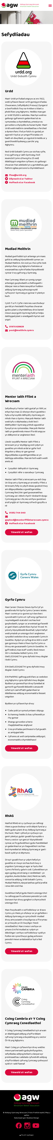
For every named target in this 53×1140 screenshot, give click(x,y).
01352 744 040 (17, 513)
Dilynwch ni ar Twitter (21, 179)
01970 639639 (16, 327)
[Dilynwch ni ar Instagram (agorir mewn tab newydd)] (27, 1125)
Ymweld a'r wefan (21, 532)
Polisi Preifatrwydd (36, 1112)
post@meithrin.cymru (21, 330)
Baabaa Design (33, 1117)
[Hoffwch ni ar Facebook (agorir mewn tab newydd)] (18, 1125)
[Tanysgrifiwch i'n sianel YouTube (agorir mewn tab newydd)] (35, 1125)
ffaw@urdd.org (17, 175)
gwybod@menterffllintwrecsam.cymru (26, 520)
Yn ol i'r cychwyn (27, 1135)
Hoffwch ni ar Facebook (22, 183)
